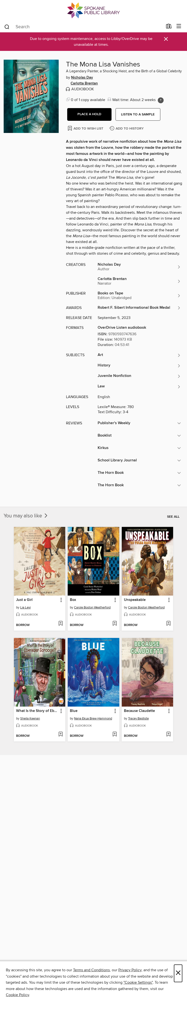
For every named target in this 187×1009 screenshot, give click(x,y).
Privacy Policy (129, 970)
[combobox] (83, 27)
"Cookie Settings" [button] (138, 982)
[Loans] (168, 27)
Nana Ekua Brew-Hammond (93, 718)
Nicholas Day (82, 77)
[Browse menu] (178, 26)
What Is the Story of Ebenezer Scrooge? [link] (37, 711)
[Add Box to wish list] (115, 624)
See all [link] (173, 516)
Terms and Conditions (91, 970)
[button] (89, 114)
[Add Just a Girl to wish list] (60, 624)
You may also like (23, 516)
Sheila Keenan (30, 718)
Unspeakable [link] (135, 600)
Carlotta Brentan (84, 83)
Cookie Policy (17, 994)
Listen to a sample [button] (138, 114)
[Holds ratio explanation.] (161, 100)
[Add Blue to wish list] (115, 734)
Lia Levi (25, 607)
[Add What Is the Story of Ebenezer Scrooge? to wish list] (60, 734)
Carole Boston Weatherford (92, 607)
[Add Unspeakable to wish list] (168, 624)
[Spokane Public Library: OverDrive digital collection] (93, 10)
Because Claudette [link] (139, 711)
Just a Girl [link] (24, 600)
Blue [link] (73, 711)
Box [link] (73, 600)
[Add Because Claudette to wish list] (168, 734)
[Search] (7, 26)
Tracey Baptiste (138, 718)
